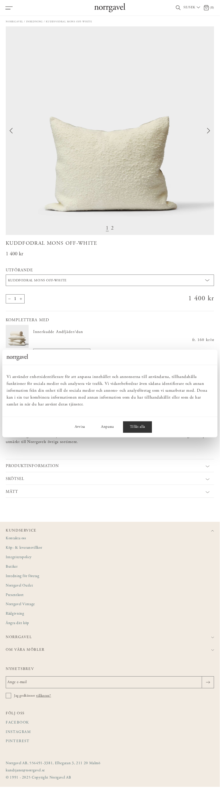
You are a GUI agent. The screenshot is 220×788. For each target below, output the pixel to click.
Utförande (19, 270)
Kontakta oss (16, 538)
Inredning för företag (22, 576)
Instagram (18, 732)
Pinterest (18, 741)
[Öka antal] (20, 299)
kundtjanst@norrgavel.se (25, 771)
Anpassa (107, 427)
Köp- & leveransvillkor (24, 548)
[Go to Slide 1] (107, 228)
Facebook (17, 723)
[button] (110, 130)
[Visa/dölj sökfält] (178, 8)
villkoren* (43, 695)
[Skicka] (208, 682)
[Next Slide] (208, 130)
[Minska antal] (9, 299)
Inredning (34, 21)
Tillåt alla (137, 427)
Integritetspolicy (19, 557)
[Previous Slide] (11, 130)
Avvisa (80, 427)
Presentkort (15, 595)
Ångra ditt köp (17, 623)
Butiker (12, 567)
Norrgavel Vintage (20, 604)
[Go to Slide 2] (112, 228)
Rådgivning (15, 614)
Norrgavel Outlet (19, 586)
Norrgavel (14, 21)
